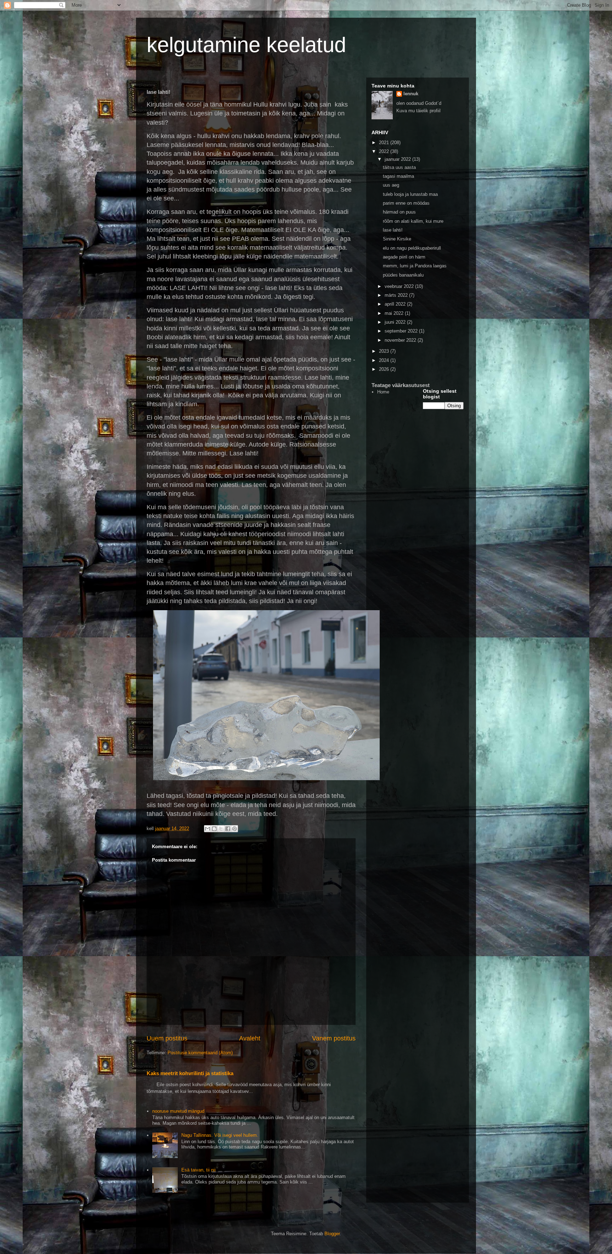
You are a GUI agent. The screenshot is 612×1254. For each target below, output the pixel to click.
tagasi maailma (398, 176)
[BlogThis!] (214, 828)
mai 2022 (395, 313)
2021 (384, 142)
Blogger (332, 1233)
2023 (384, 351)
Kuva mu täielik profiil (418, 110)
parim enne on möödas (406, 203)
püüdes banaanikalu (403, 275)
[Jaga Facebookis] (227, 828)
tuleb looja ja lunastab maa (410, 194)
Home (383, 392)
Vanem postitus (334, 1038)
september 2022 (402, 331)
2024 (384, 360)
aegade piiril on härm (404, 257)
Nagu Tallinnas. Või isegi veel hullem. (219, 1135)
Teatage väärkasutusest (401, 385)
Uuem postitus (167, 1038)
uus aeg (391, 185)
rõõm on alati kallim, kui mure (413, 221)
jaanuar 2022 (398, 159)
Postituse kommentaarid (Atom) (200, 1052)
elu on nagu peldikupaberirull (412, 248)
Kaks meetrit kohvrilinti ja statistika (190, 1073)
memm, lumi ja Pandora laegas (415, 265)
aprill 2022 (396, 304)
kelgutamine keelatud (246, 45)
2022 (384, 151)
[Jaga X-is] (221, 828)
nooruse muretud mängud (178, 1111)
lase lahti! (393, 230)
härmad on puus (399, 212)
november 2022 (401, 340)
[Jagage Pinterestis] (234, 828)
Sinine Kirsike (397, 239)
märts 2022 (397, 295)
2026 (384, 369)
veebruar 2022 (400, 286)
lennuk (410, 93)
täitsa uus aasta (399, 167)
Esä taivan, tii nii (198, 1170)
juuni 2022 (396, 322)
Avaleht (249, 1038)
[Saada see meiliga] (207, 828)
